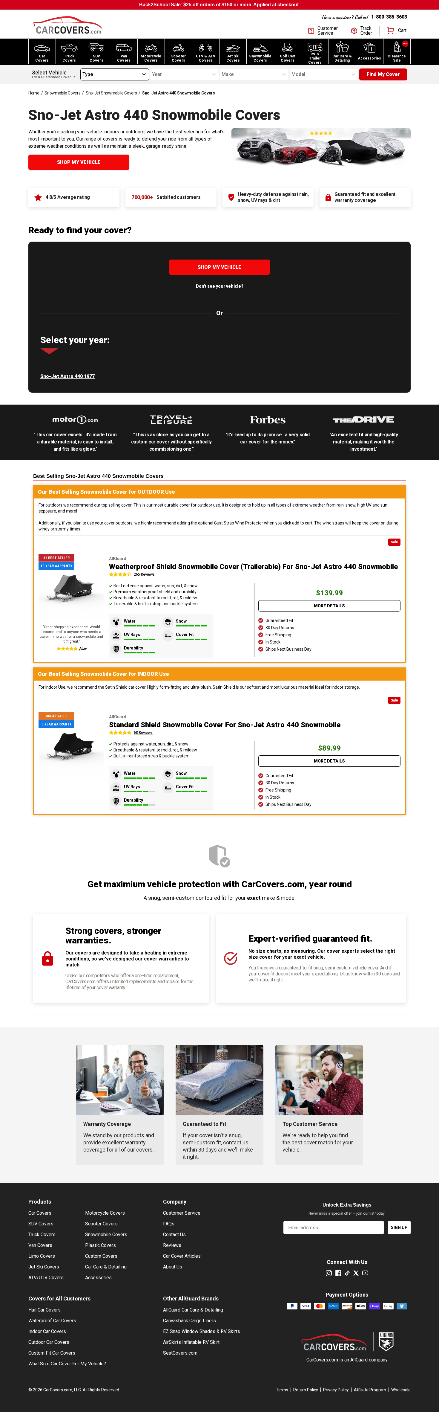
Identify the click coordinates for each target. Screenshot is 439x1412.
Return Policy (305, 1389)
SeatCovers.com (180, 1353)
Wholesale (401, 1389)
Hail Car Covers (44, 1310)
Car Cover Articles (182, 1256)
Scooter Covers (101, 1224)
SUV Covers (40, 1224)
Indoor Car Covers (47, 1331)
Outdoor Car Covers (48, 1342)
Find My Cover (383, 74)
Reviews (172, 1245)
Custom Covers (101, 1256)
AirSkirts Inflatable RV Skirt (191, 1342)
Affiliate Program (370, 1389)
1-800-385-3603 (389, 17)
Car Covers (39, 1213)
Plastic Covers (100, 1245)
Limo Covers (41, 1256)
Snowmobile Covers (62, 93)
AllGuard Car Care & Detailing (193, 1310)
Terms (282, 1389)
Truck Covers (42, 1234)
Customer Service (181, 1213)
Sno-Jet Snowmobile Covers (111, 93)
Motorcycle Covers (105, 1213)
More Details (329, 605)
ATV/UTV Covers (46, 1277)
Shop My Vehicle (79, 162)
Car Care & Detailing (106, 1267)
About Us (172, 1267)
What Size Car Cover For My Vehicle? (67, 1364)
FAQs (168, 1224)
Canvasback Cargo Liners (189, 1320)
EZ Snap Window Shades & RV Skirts (201, 1331)
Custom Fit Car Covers (51, 1353)
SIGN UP (399, 1227)
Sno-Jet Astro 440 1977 (67, 376)
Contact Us (174, 1234)
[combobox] (82, 74)
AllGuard (359, 1360)
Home (33, 93)
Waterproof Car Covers (52, 1320)
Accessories (98, 1277)
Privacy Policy (336, 1389)
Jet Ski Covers (43, 1267)
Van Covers (40, 1245)
